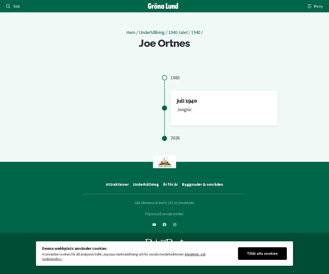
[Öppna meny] (314, 6)
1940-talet (178, 32)
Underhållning (152, 32)
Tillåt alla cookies (262, 253)
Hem (130, 32)
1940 (195, 32)
